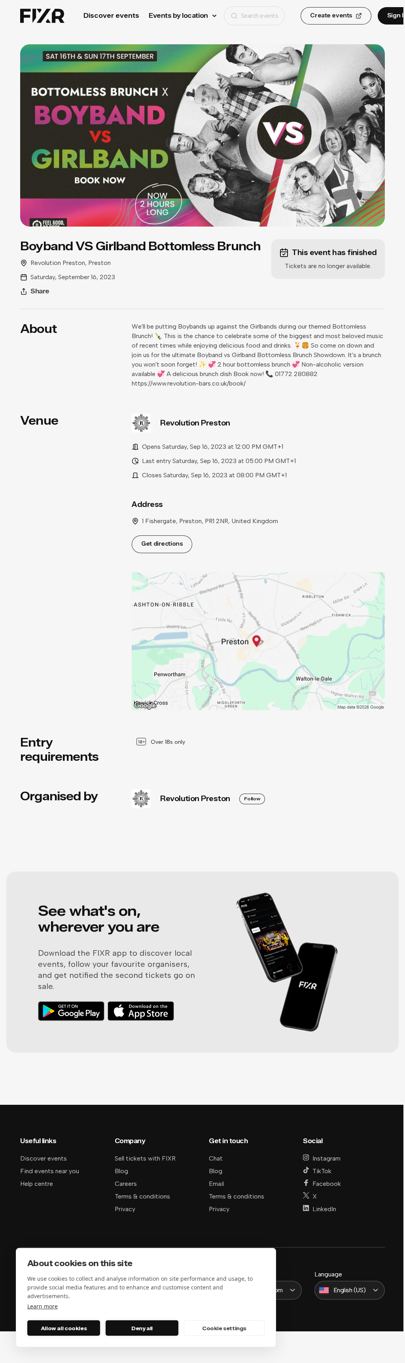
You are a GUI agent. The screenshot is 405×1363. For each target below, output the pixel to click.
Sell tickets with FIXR (145, 1158)
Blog (121, 1171)
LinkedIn (324, 1209)
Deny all (142, 1328)
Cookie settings (224, 1328)
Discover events (111, 15)
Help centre (36, 1183)
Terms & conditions (142, 1196)
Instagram (326, 1158)
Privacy (125, 1209)
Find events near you (49, 1171)
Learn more (42, 1306)
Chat (216, 1158)
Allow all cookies (64, 1328)
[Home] (42, 16)
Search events (259, 15)
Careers (126, 1183)
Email (216, 1183)
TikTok (321, 1171)
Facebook (326, 1183)
